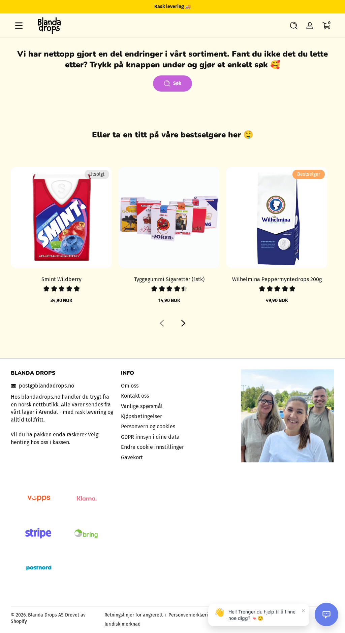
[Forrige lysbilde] (162, 323)
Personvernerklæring (190, 615)
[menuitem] (172, 386)
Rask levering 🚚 (172, 6)
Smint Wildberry (61, 279)
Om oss (129, 385)
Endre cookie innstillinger (152, 447)
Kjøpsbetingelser (141, 416)
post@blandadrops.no (46, 385)
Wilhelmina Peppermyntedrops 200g (277, 279)
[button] (294, 25)
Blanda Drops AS (46, 615)
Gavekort (132, 457)
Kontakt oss (135, 396)
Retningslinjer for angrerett (133, 615)
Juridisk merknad (122, 624)
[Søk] (294, 26)
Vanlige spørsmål (142, 406)
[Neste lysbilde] (183, 323)
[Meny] (19, 26)
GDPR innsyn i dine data (150, 437)
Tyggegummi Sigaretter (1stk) (169, 279)
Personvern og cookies (148, 426)
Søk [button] (177, 83)
